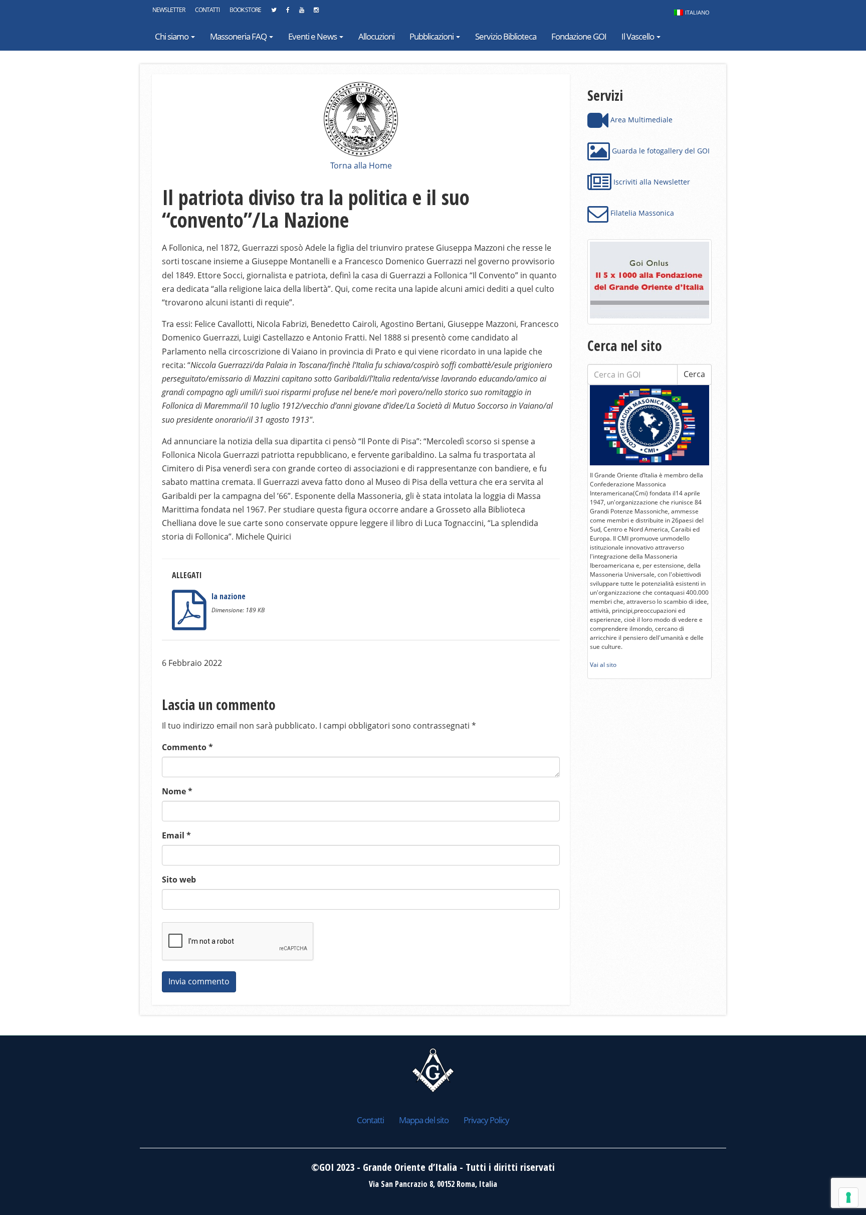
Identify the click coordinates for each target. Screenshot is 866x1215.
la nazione (228, 596)
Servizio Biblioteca (505, 36)
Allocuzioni (376, 36)
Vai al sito (603, 664)
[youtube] (301, 12)
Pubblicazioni (432, 36)
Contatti (207, 10)
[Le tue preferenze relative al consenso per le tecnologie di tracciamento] (848, 1197)
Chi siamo (172, 36)
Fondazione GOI (578, 36)
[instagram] (316, 12)
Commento (187, 747)
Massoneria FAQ (239, 36)
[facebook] (287, 12)
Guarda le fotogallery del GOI (660, 150)
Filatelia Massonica (641, 213)
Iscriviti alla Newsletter (650, 182)
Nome (177, 791)
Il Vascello (638, 36)
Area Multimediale (640, 119)
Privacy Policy (486, 1120)
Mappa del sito (424, 1120)
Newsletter (168, 10)
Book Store (245, 10)
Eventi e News (313, 36)
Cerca (694, 374)
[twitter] (273, 12)
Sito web (179, 879)
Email (176, 835)
